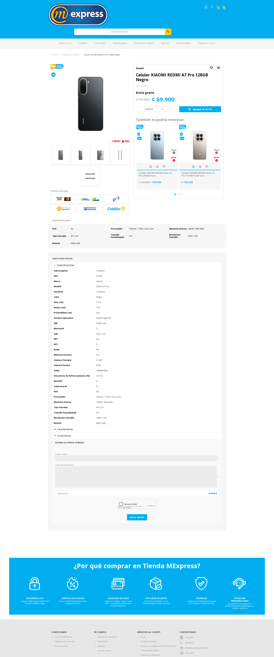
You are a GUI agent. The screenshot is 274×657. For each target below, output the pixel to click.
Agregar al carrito (150, 166)
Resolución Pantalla (174, 235)
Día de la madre (61, 646)
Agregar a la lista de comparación (157, 166)
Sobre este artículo (62, 258)
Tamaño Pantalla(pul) (117, 235)
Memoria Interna (178, 228)
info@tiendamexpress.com (196, 648)
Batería (56, 243)
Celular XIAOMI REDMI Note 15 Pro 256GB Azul (155, 174)
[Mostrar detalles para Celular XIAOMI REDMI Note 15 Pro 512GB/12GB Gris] (199, 144)
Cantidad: (149, 109)
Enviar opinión (137, 517)
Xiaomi (140, 68)
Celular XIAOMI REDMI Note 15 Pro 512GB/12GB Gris (197, 174)
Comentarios (64, 435)
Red (54, 228)
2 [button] (177, 194)
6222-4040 (189, 653)
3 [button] (179, 194)
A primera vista (61, 220)
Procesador (116, 228)
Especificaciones (65, 265)
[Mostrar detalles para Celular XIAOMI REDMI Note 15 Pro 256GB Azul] (157, 144)
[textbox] (119, 32)
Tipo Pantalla (59, 236)
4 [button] (182, 194)
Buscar (168, 32)
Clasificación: (62, 493)
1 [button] (175, 194)
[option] (157, 157)
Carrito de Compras (223, 7)
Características (65, 429)
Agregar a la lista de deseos (164, 166)
